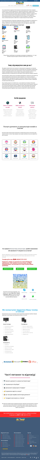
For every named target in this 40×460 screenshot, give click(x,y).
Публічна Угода (24, 457)
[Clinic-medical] (38, 458)
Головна (9, 5)
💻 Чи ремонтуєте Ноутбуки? (11, 384)
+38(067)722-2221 (21, 259)
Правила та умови (3, 457)
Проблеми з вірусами (33, 151)
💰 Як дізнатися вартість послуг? (13, 391)
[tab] (20, 381)
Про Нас (23, 5)
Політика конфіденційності (11, 457)
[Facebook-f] (30, 457)
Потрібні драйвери (15, 151)
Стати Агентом (19, 5)
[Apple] (36, 457)
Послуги (12, 5)
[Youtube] (36, 0)
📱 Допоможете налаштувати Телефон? (14, 388)
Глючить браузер (6, 158)
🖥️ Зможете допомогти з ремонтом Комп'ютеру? (17, 381)
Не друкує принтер (15, 158)
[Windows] (36, 458)
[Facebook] (34, 0)
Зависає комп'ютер (24, 151)
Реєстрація (15, 5)
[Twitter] (35, 0)
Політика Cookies (18, 457)
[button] (30, 5)
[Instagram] (37, 0)
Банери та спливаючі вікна (6, 144)
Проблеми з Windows (33, 158)
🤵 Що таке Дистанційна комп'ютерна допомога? (17, 394)
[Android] (38, 457)
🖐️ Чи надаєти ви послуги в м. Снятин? (14, 398)
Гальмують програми (24, 158)
